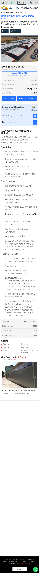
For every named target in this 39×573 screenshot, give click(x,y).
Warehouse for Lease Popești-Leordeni (18, 391)
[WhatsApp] (35, 569)
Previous (3, 48)
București (10, 12)
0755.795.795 (7, 2)
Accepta (19, 569)
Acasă (3, 12)
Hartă (5, 31)
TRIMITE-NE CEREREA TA (27, 98)
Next (35, 48)
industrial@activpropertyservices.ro (3, 2)
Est (25, 12)
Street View (16, 31)
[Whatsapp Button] (12, 2)
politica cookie (24, 563)
